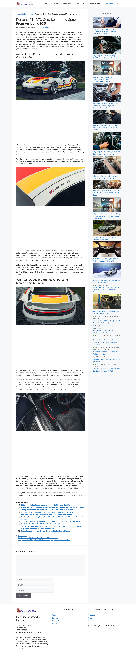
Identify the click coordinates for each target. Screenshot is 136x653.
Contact (55, 618)
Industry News (108, 4)
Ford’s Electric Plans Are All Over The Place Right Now (42, 524)
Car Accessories (67, 4)
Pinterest (91, 621)
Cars (45, 4)
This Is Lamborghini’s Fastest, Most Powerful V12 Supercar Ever (38, 538)
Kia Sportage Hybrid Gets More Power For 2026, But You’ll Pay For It (47, 512)
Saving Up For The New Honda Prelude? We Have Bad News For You (47, 510)
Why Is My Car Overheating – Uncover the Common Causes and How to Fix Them (106, 192)
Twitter (90, 618)
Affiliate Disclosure (58, 621)
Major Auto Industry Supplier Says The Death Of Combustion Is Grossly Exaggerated (106, 290)
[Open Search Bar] (117, 4)
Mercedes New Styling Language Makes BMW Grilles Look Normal (46, 514)
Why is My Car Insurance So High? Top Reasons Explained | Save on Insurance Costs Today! (106, 216)
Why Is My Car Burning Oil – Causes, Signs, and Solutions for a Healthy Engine (105, 127)
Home (18, 14)
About (54, 615)
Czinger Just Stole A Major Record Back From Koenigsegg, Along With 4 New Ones (44, 540)
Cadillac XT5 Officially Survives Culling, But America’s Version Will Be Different (52, 522)
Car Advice (54, 4)
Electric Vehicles (94, 4)
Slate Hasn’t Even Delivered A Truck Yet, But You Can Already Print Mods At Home (52, 507)
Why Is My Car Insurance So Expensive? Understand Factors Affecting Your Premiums (104, 79)
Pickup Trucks (80, 4)
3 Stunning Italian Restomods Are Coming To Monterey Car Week (46, 505)
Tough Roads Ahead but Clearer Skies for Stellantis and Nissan (45, 531)
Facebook (91, 615)
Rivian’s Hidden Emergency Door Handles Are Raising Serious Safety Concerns (105, 342)
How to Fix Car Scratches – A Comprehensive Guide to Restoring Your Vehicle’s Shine (105, 31)
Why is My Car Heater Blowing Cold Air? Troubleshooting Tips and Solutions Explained (105, 106)
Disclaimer (55, 624)
